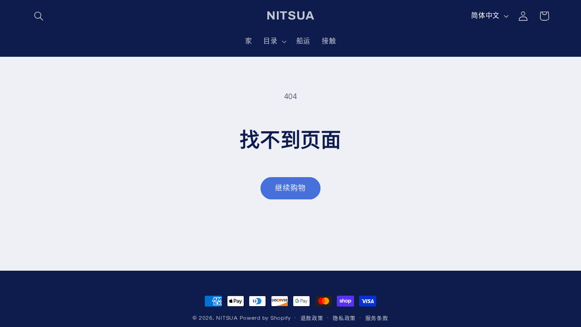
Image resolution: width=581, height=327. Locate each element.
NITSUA (226, 318)
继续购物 (290, 188)
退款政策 (312, 318)
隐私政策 (344, 318)
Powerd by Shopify (265, 318)
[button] (39, 15)
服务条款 (377, 318)
